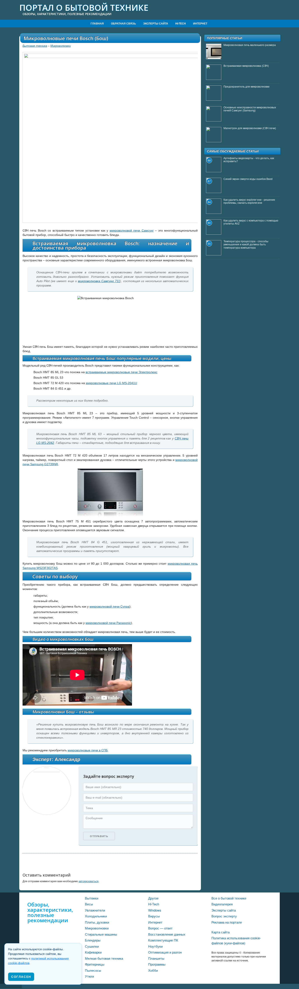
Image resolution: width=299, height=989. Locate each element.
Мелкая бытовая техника (104, 958)
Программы (156, 964)
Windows (154, 910)
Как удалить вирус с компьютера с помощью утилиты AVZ (250, 221)
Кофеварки (93, 952)
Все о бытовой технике (228, 898)
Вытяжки (91, 898)
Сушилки (92, 946)
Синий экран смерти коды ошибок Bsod (248, 179)
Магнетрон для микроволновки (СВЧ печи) (249, 128)
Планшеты (156, 958)
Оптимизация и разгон (165, 952)
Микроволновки (60, 45)
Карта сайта (220, 932)
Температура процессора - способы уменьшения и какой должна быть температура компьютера (245, 244)
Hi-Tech (180, 23)
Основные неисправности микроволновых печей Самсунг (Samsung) (249, 108)
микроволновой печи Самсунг (132, 230)
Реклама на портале (226, 922)
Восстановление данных (166, 934)
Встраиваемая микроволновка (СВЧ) (246, 65)
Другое (153, 898)
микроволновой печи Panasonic (108, 623)
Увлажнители (95, 910)
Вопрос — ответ (160, 928)
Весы (89, 904)
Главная (97, 23)
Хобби (153, 970)
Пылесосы (93, 970)
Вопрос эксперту (224, 916)
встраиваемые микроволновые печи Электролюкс (121, 372)
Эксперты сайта (155, 23)
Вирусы (154, 916)
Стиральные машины (101, 934)
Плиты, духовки (97, 922)
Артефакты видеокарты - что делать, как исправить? (248, 159)
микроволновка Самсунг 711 (99, 281)
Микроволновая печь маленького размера (249, 45)
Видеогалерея (222, 904)
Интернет (200, 23)
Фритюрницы (94, 964)
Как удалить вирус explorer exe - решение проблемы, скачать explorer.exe (249, 201)
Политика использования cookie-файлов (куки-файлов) (236, 940)
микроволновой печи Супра (109, 606)
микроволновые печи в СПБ (88, 750)
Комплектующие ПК (163, 940)
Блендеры (92, 940)
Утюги (89, 976)
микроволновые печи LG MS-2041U (111, 383)
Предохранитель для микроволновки (246, 86)
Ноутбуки (155, 946)
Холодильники (96, 916)
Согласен (21, 976)
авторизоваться (88, 881)
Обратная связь (123, 23)
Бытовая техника (35, 45)
